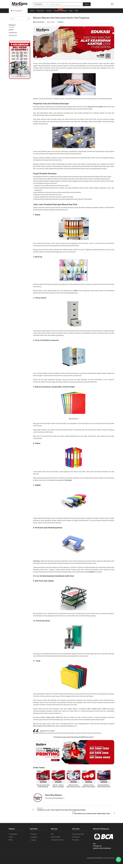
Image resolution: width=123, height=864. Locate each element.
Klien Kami (40, 11)
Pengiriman (75, 840)
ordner (75, 290)
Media (11, 840)
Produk (49, 11)
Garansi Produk (55, 837)
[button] (118, 859)
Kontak (11, 837)
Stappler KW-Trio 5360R (47, 731)
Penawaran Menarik (60, 11)
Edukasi (61, 22)
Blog (71, 11)
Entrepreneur (13, 32)
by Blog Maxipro (40, 22)
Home (32, 11)
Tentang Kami (13, 834)
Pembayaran (76, 837)
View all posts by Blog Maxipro (55, 798)
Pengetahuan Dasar (78, 834)
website (82, 737)
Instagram (34, 837)
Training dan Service (57, 840)
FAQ (76, 11)
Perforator (36, 561)
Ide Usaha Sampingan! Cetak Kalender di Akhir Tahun (57, 576)
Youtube (33, 840)
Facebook (34, 834)
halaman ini (71, 726)
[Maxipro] (19, 4)
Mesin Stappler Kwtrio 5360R (97, 708)
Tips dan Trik (13, 35)
